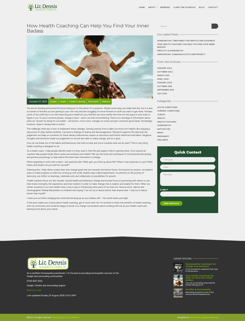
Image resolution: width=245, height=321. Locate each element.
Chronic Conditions (168, 111)
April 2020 (163, 79)
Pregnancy (163, 136)
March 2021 (163, 75)
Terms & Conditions (70, 317)
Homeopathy (164, 125)
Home (142, 7)
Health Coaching (166, 122)
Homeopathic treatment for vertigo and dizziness (186, 40)
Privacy (55, 317)
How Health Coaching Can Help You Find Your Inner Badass (186, 45)
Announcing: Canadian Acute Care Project (181, 54)
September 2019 (165, 90)
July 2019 (162, 93)
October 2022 (165, 72)
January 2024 (164, 68)
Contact (213, 7)
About (151, 7)
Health (161, 118)
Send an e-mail (34, 290)
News (160, 132)
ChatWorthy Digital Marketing (204, 317)
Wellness (162, 140)
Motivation (163, 129)
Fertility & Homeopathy (170, 50)
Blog (202, 7)
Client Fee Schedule (184, 7)
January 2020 (164, 82)
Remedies (165, 7)
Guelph (161, 114)
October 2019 (164, 86)
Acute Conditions (167, 107)
